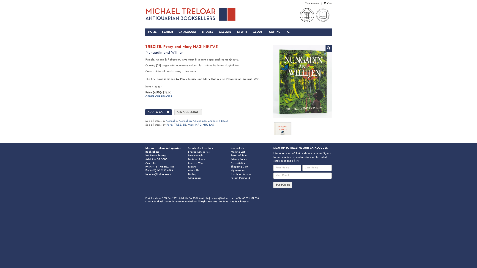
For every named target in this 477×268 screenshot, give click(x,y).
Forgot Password (240, 178)
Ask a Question (188, 112)
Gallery (225, 32)
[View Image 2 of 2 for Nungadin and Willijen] (282, 128)
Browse (207, 32)
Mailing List (238, 152)
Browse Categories (199, 152)
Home (152, 32)
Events (242, 32)
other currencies (158, 96)
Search (167, 32)
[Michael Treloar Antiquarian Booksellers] (190, 14)
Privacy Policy (239, 159)
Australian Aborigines (192, 121)
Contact (275, 32)
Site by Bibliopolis (239, 202)
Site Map (223, 202)
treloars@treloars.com (158, 174)
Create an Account (241, 174)
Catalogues (187, 32)
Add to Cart (157, 112)
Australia (171, 121)
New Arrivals (195, 155)
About (257, 32)
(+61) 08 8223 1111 (163, 166)
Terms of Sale (239, 155)
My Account (238, 170)
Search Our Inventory (200, 148)
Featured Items (196, 159)
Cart (329, 3)
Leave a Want (196, 163)
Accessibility (238, 163)
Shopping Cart (239, 166)
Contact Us (237, 148)
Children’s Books (218, 121)
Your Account (312, 3)
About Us (193, 170)
